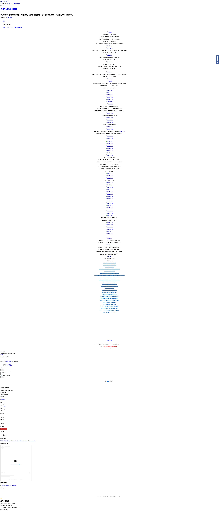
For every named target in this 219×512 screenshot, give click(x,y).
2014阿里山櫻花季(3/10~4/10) (109, 304)
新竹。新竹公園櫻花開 (109, 288)
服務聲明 (120, 496)
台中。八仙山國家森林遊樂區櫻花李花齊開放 (109, 310)
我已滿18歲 (3, 509)
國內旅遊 (9, 364)
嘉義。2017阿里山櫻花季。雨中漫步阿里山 (109, 300)
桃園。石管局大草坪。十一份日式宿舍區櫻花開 (109, 280)
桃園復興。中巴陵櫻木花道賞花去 (109, 284)
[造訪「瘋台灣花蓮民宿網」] (15, 440)
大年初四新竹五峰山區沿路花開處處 (109, 290)
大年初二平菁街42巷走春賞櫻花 (109, 265)
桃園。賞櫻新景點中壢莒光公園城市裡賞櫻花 (109, 273)
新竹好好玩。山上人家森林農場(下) (109, 294)
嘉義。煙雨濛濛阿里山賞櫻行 (109, 302)
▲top (1, 367)
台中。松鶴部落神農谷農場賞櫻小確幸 (109, 308)
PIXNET (101, 496)
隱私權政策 (116, 496)
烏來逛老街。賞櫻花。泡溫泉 (109, 263)
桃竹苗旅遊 (10, 365)
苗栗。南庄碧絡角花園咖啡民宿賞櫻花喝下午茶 (109, 278)
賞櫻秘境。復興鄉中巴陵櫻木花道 (109, 292)
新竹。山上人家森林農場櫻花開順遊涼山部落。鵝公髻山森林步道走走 (109, 275)
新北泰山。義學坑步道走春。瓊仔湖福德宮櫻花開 (109, 269)
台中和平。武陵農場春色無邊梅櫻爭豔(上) (109, 306)
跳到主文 (2, 12)
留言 (10, 361)
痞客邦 (7, 361)
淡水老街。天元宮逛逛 (109, 267)
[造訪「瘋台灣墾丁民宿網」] (32, 440)
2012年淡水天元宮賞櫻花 (109, 271)
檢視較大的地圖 (109, 340)
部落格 (4, 21)
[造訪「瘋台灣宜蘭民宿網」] (5, 440)
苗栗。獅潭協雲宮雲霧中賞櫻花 (12, 27)
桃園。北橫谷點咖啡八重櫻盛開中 (109, 282)
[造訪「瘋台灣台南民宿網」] (23, 440)
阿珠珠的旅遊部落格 (8, 9)
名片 (4, 22)
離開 (6, 509)
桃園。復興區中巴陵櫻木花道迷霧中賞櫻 (109, 286)
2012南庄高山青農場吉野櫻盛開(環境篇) (109, 298)
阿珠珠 (1, 354)
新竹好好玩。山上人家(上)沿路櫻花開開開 (109, 296)
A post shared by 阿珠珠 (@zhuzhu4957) (16, 479)
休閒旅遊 (10, 17)
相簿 (4, 19)
